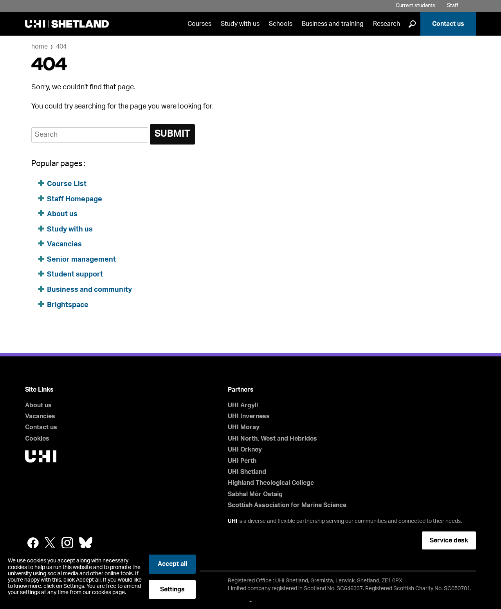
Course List (67, 184)
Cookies (37, 439)
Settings (172, 589)
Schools (280, 24)
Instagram (67, 543)
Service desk (449, 540)
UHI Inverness (249, 416)
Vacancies (65, 244)
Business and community (89, 289)
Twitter (50, 543)
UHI (232, 521)
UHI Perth (242, 461)
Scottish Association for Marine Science (287, 505)
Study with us (240, 24)
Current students (415, 5)
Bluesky (86, 543)
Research (386, 24)
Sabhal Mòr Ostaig (255, 494)
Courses (199, 24)
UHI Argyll (243, 405)
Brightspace (67, 305)
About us (62, 214)
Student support (75, 274)
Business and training (333, 24)
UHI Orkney (245, 449)
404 (61, 46)
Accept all (172, 564)
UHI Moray (244, 427)
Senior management (81, 259)
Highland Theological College (271, 483)
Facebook (33, 543)
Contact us (448, 24)
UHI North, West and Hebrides (272, 439)
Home (39, 46)
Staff (452, 5)
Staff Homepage (74, 199)
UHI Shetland (247, 472)
